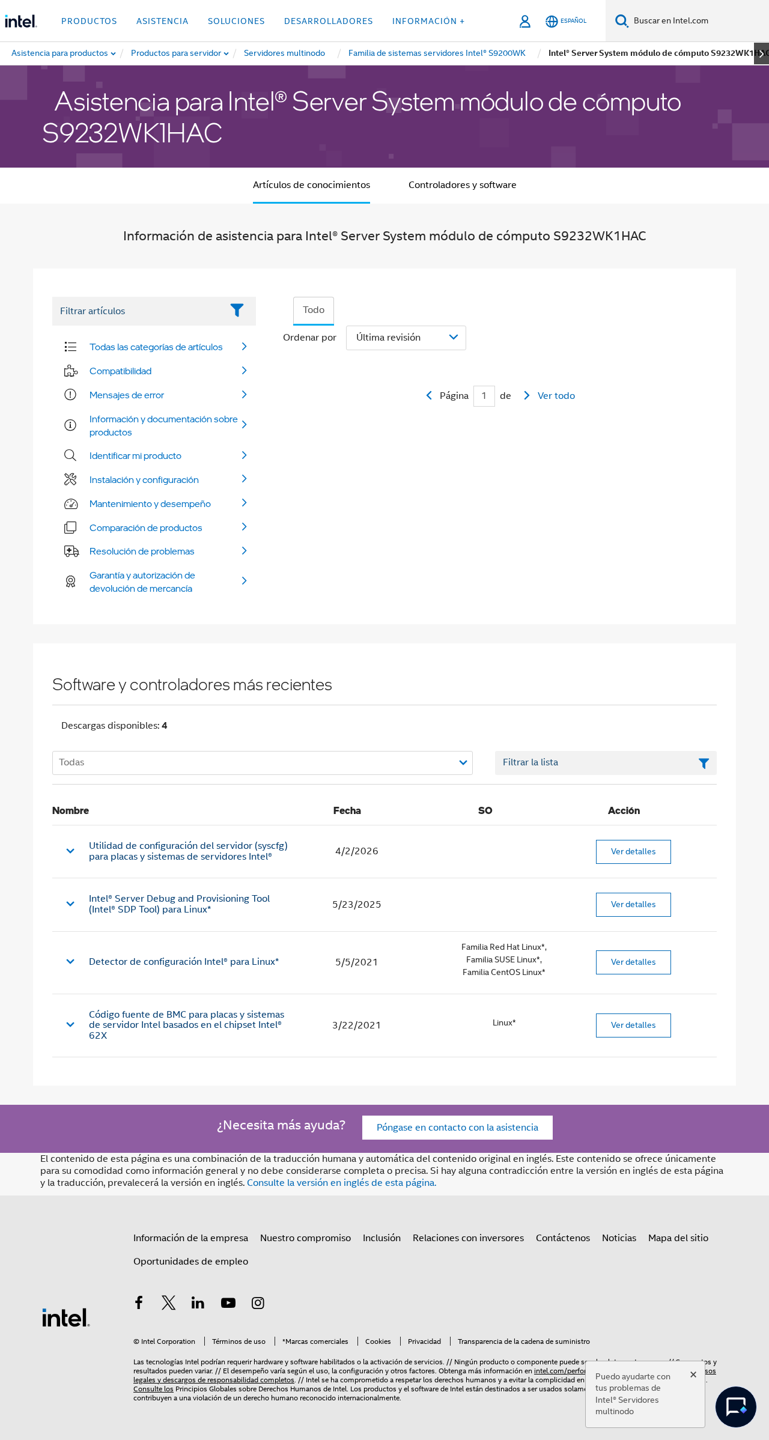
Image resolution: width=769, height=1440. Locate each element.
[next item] (761, 53)
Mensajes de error (127, 395)
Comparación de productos (146, 527)
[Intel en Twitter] (169, 1305)
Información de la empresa (190, 1238)
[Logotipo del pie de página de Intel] (66, 1317)
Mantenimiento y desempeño (150, 503)
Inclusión (382, 1238)
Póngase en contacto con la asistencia (457, 1128)
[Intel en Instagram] (258, 1305)
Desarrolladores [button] (328, 21)
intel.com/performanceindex (579, 1370)
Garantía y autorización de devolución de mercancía (142, 581)
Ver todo (556, 396)
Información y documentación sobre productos (164, 425)
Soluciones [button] (236, 21)
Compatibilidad (120, 371)
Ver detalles (633, 851)
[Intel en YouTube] (228, 1305)
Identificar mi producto (135, 455)
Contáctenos (563, 1238)
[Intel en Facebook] (139, 1305)
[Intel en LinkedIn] (198, 1305)
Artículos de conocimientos (311, 185)
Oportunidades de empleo (190, 1262)
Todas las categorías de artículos (156, 347)
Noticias (619, 1238)
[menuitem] (176, 53)
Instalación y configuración (144, 479)
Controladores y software (463, 185)
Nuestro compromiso (305, 1238)
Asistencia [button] (162, 21)
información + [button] (428, 21)
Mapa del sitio (678, 1238)
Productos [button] (89, 21)
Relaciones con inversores (468, 1238)
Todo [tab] (313, 310)
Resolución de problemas (142, 551)
